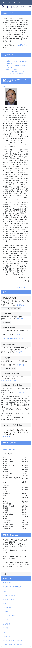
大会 (4, 603)
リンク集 (6, 628)
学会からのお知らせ (9, 595)
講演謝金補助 (7, 322)
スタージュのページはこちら (10, 381)
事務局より (6, 636)
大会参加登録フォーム (10, 607)
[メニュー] (28, 2)
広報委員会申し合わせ (9, 368)
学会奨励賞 (6, 624)
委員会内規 (20, 305)
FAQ (4, 632)
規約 (4, 591)
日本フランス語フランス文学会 (12, 2)
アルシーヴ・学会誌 (9, 615)
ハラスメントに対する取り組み (12, 644)
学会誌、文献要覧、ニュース (15, 71)
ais (7, 87)
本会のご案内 (7, 578)
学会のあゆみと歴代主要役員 (12, 587)
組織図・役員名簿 (11, 69)
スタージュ (6, 611)
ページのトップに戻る (24, 287)
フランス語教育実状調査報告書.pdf (12, 339)
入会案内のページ (22, 45)
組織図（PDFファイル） (10, 449)
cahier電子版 (7, 620)
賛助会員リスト (8, 583)
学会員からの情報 (8, 599)
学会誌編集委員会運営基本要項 (11, 309)
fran (4, 87)
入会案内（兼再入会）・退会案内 (13, 640)
